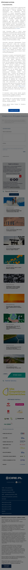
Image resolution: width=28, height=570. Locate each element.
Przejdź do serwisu (14, 110)
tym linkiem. (17, 28)
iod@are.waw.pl (21, 86)
